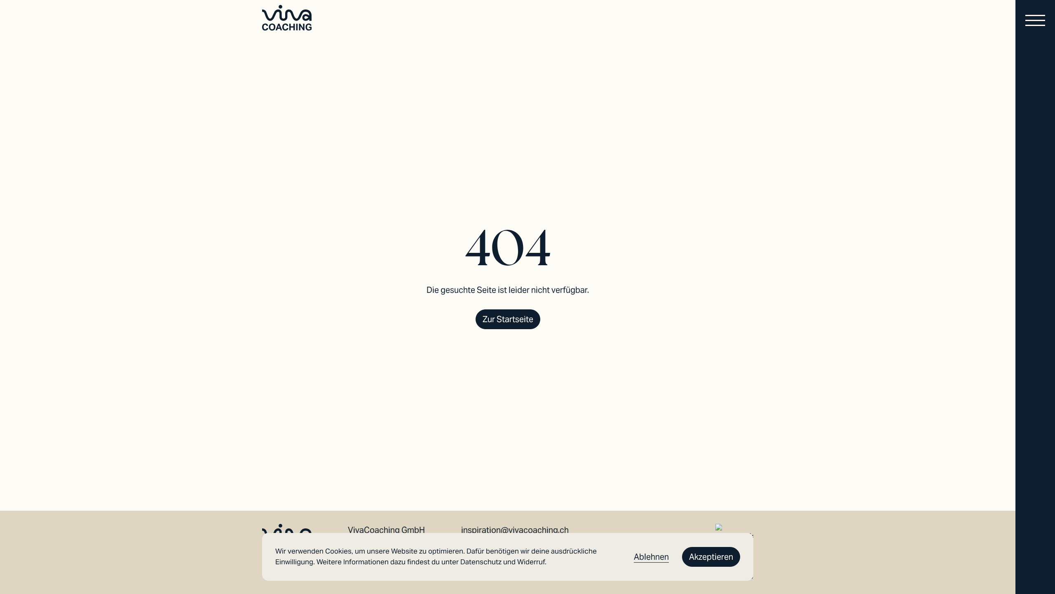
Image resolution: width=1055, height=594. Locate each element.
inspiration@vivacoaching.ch (515, 530)
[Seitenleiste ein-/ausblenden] (1035, 21)
